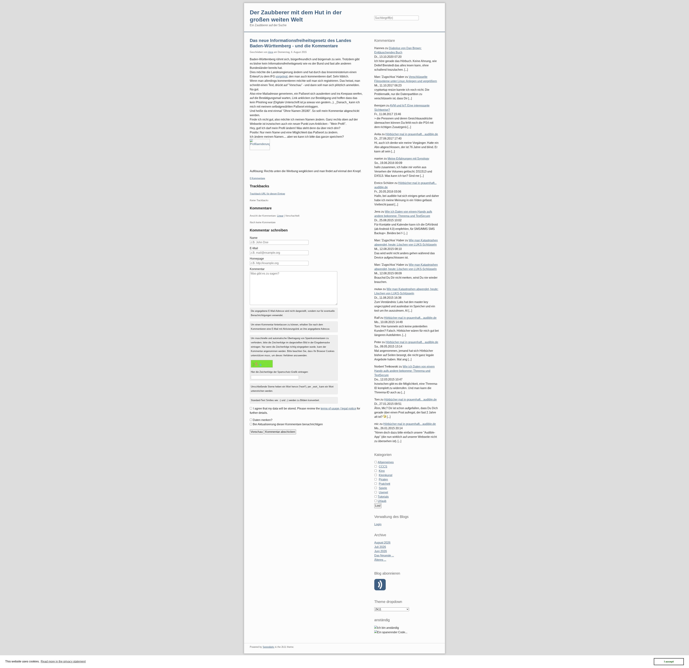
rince (270, 52)
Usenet (383, 492)
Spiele (383, 488)
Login (377, 524)
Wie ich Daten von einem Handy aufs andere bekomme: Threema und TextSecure (404, 371)
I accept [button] (669, 661)
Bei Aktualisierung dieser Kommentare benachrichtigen (288, 424)
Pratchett (384, 483)
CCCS (383, 466)
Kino (382, 470)
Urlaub (382, 501)
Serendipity (268, 647)
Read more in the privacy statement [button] (63, 661)
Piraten (383, 479)
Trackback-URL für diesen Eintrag (267, 193)
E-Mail (254, 248)
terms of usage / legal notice (338, 408)
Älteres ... (380, 559)
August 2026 (382, 542)
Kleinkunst (385, 475)
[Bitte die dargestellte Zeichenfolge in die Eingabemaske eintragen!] (262, 364)
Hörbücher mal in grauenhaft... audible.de (411, 134)
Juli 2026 (380, 546)
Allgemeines (386, 462)
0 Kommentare (257, 178)
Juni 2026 (380, 551)
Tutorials (383, 496)
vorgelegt (281, 76)
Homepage (257, 258)
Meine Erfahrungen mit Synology (408, 158)
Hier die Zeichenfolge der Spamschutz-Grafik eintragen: (279, 372)
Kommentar (257, 269)
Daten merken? (262, 419)
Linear (280, 215)
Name (253, 237)
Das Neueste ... (384, 555)
